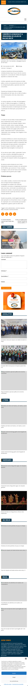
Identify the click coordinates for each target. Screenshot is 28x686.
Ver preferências (14, 681)
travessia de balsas (13, 209)
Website (3, 281)
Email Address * (4, 276)
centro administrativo (10, 208)
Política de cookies (8, 684)
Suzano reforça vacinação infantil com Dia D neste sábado (17, 1)
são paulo (6, 209)
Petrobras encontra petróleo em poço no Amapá (12, 546)
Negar (14, 677)
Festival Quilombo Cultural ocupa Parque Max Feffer (7, 221)
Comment (3, 259)
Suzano (11, 240)
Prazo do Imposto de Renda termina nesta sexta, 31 (13, 570)
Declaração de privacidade (17, 684)
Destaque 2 (9, 68)
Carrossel (3, 68)
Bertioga (20, 66)
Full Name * (4, 271)
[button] (26, 658)
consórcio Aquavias (20, 208)
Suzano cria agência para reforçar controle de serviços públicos (21, 221)
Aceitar (14, 673)
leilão (2, 209)
